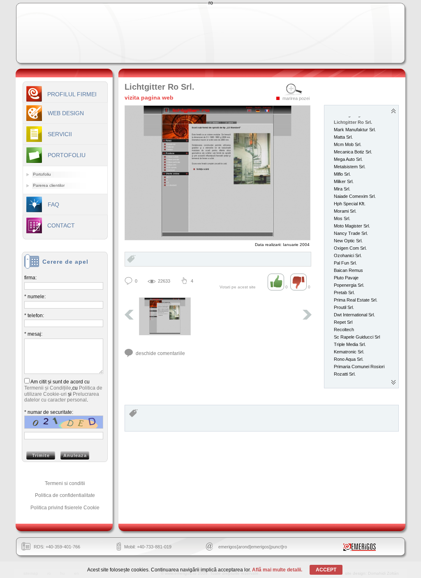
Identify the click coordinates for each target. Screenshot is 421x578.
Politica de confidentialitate (65, 495)
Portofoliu (42, 174)
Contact (61, 225)
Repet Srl (343, 322)
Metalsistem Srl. (349, 166)
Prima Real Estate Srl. (355, 299)
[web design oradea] (359, 549)
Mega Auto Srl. (348, 159)
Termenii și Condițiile (47, 388)
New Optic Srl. (348, 240)
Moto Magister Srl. (352, 225)
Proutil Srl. (344, 307)
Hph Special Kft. (349, 203)
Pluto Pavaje (346, 277)
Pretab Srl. (344, 292)
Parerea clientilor (49, 185)
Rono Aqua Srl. (348, 359)
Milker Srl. (344, 181)
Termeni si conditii (65, 483)
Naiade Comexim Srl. (355, 196)
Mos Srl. (342, 218)
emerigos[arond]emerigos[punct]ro (252, 546)
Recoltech (344, 329)
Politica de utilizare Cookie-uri (63, 391)
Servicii (60, 134)
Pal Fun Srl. (345, 262)
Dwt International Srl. (354, 314)
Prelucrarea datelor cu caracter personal (61, 397)
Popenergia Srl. (349, 285)
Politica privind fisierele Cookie (64, 508)
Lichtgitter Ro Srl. (353, 122)
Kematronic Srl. (349, 351)
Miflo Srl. (342, 174)
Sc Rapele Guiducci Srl (357, 336)
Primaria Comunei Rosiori (359, 366)
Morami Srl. (345, 211)
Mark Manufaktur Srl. (355, 129)
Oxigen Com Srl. (350, 248)
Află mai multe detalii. (277, 570)
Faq (53, 204)
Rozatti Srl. (345, 373)
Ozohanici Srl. (348, 255)
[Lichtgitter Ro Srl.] (165, 316)
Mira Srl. (342, 188)
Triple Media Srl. (350, 344)
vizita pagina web (149, 97)
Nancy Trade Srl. (351, 233)
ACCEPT (326, 570)
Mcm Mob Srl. (347, 144)
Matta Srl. (343, 137)
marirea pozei (296, 98)
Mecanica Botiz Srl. (353, 151)
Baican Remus (348, 270)
